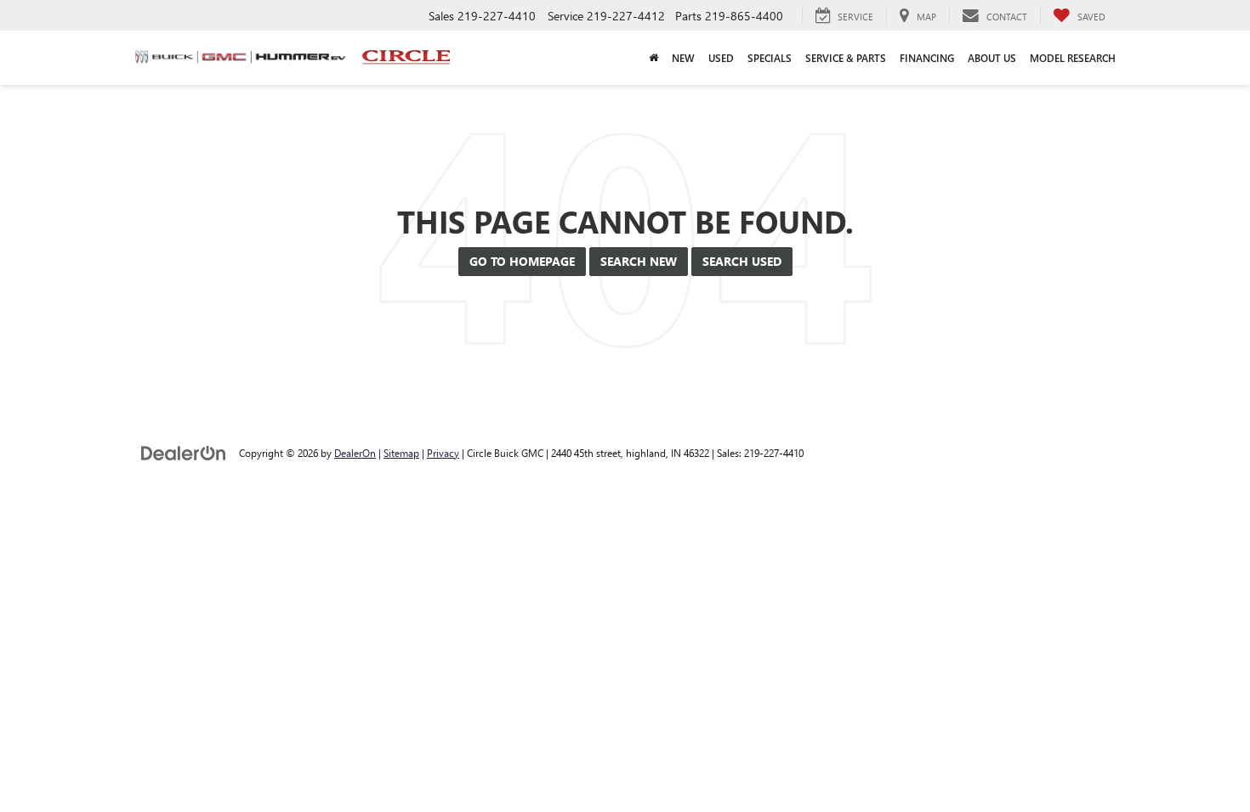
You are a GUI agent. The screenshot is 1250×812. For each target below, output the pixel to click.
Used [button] (721, 58)
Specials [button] (769, 58)
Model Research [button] (1073, 58)
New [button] (683, 58)
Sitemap (401, 453)
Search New (638, 261)
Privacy (443, 453)
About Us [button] (992, 58)
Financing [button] (927, 58)
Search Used (741, 261)
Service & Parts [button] (845, 58)
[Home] (653, 58)
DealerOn (355, 453)
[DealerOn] (183, 452)
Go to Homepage (522, 261)
